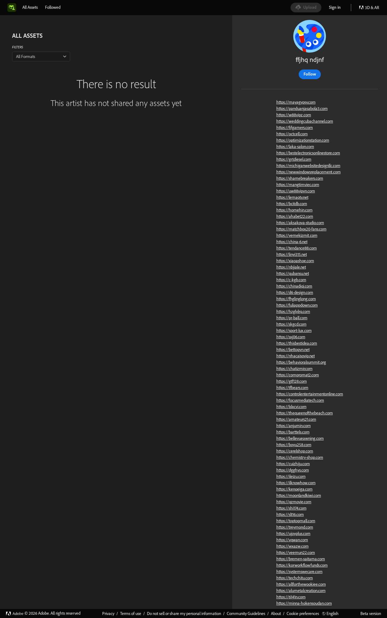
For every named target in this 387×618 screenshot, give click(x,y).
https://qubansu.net (292, 273)
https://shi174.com (291, 508)
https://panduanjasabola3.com (302, 108)
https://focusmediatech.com (300, 400)
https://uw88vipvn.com (295, 191)
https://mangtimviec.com (297, 184)
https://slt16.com (290, 514)
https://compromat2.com (297, 375)
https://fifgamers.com (294, 127)
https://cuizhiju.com (293, 463)
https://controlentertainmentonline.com (309, 394)
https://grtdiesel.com (293, 159)
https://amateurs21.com (296, 419)
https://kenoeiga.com (294, 489)
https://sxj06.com (290, 337)
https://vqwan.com (292, 539)
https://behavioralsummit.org (301, 362)
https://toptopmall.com (295, 520)
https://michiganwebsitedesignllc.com (308, 165)
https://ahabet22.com (294, 216)
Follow (310, 74)
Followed (52, 7)
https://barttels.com (293, 432)
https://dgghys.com (292, 470)
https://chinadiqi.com (294, 286)
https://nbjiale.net (291, 267)
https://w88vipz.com (293, 114)
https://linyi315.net (291, 254)
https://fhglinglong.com (296, 298)
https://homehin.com (294, 210)
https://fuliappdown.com (297, 305)
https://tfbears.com (292, 387)
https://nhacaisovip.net (295, 356)
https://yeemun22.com (295, 552)
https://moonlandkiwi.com (298, 495)
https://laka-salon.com (295, 146)
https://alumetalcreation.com (301, 590)
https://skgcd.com (291, 324)
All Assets (30, 7)
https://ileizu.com (291, 476)
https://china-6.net (291, 241)
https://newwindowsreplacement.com (308, 172)
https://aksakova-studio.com (300, 222)
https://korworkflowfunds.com (302, 565)
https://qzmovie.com (293, 501)
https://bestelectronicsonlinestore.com (308, 153)
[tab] (30, 7)
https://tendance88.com (296, 248)
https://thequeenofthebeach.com (304, 413)
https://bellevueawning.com (300, 438)
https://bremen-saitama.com (300, 559)
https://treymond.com (294, 527)
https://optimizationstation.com (302, 140)
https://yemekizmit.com (296, 235)
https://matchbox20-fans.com (301, 229)
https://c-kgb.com (291, 279)
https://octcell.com (292, 134)
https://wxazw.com (292, 546)
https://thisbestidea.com (296, 343)
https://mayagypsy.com (296, 102)
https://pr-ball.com (291, 317)
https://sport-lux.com (294, 330)
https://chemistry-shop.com (299, 457)
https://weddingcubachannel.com (304, 121)
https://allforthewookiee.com (301, 584)
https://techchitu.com (294, 578)
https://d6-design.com (294, 292)
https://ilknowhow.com (296, 482)
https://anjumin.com (293, 425)
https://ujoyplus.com (293, 533)
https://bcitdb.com (291, 203)
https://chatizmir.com (294, 368)
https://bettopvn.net (293, 349)
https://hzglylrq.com (293, 311)
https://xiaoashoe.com (295, 260)
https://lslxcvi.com (291, 406)
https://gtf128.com (291, 381)
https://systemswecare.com (299, 571)
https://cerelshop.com (294, 451)
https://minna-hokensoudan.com (304, 603)
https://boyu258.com (293, 444)
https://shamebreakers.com (299, 178)
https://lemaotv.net (292, 197)
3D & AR (372, 7)
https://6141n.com (291, 597)
